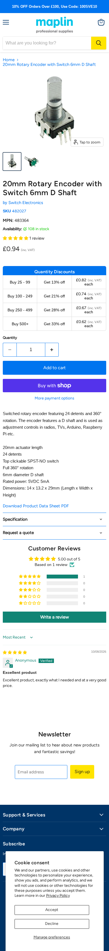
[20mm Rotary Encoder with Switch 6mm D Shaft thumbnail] (12, 161)
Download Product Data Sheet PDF (36, 505)
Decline (51, 923)
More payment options (54, 398)
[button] (16, 238)
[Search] (98, 43)
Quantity (10, 338)
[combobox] (47, 43)
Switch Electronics (25, 202)
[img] (15, 652)
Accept (51, 909)
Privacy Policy (58, 895)
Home (9, 60)
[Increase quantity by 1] (52, 350)
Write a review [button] (54, 617)
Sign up (82, 771)
